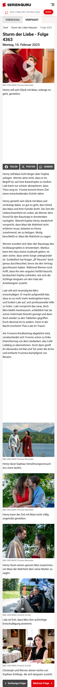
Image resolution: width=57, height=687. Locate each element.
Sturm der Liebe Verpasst (24, 27)
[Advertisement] (28, 129)
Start (5, 27)
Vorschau (13, 19)
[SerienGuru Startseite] (28, 4)
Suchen (48, 12)
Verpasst (32, 19)
